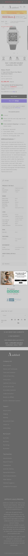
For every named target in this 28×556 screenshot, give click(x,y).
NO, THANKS (20, 282)
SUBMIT (21, 280)
